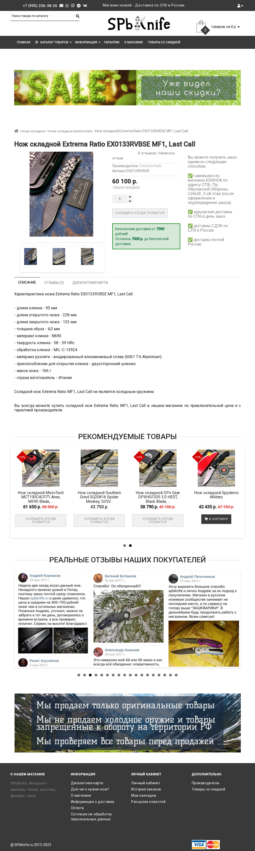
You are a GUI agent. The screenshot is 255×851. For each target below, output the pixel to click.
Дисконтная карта (87, 783)
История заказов (146, 789)
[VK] (85, 5)
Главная (23, 42)
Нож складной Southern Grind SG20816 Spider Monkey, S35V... (156, 497)
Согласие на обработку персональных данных (91, 816)
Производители (205, 783)
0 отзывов (146, 153)
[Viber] (73, 5)
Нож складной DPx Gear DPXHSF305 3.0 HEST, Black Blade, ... (215, 497)
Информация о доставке (93, 802)
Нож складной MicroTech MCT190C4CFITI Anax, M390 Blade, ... (98, 497)
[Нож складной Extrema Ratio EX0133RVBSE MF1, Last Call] (30, 256)
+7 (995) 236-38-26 (40, 5)
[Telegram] (79, 5)
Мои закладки (143, 795)
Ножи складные (33, 131)
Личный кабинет (145, 783)
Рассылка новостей (148, 802)
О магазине (133, 42)
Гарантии (111, 42)
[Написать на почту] (61, 5)
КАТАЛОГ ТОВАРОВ (53, 42)
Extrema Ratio (150, 166)
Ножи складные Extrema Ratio (70, 131)
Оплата (77, 808)
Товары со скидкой (164, 42)
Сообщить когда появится (140, 213)
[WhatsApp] (67, 5)
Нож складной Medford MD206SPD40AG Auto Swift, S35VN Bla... (39, 497)
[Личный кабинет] (240, 6)
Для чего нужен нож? (90, 789)
